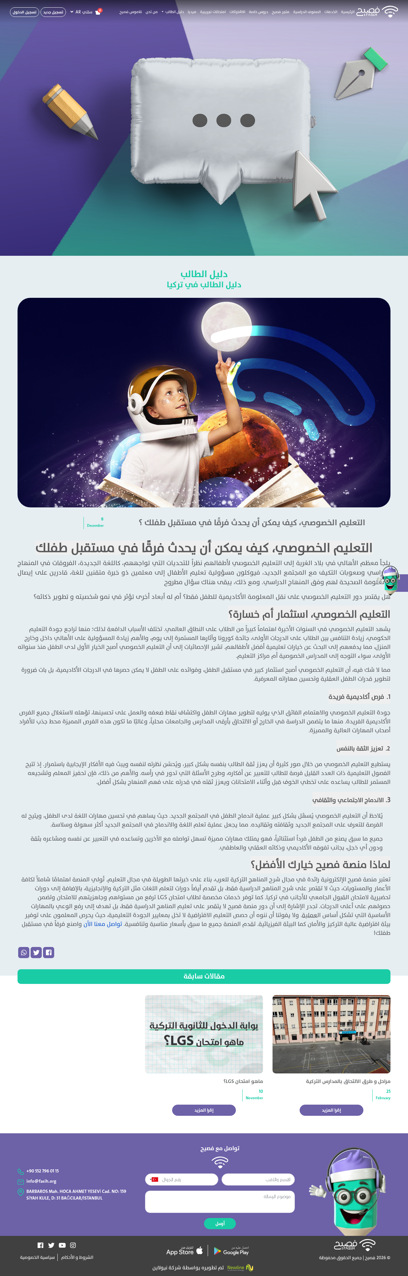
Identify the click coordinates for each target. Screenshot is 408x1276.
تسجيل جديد (53, 12)
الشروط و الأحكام (76, 1257)
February (383, 1098)
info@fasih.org (41, 1181)
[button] (173, 11)
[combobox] (152, 1179)
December (95, 525)
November (254, 1098)
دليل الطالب (204, 274)
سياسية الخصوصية (37, 1257)
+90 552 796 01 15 (42, 1171)
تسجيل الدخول (24, 12)
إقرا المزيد (331, 1110)
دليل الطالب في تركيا (204, 285)
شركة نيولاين (166, 1268)
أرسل (220, 1223)
